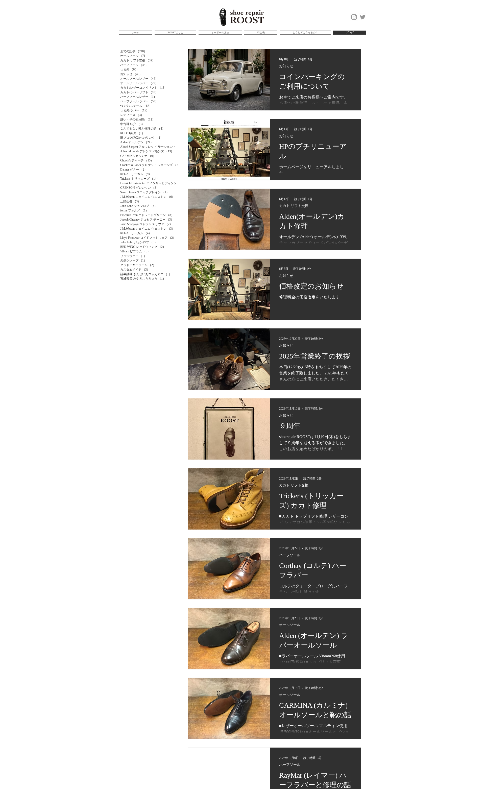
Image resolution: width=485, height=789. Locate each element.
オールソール (289, 625)
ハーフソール (289, 555)
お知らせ (286, 66)
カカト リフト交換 (293, 206)
